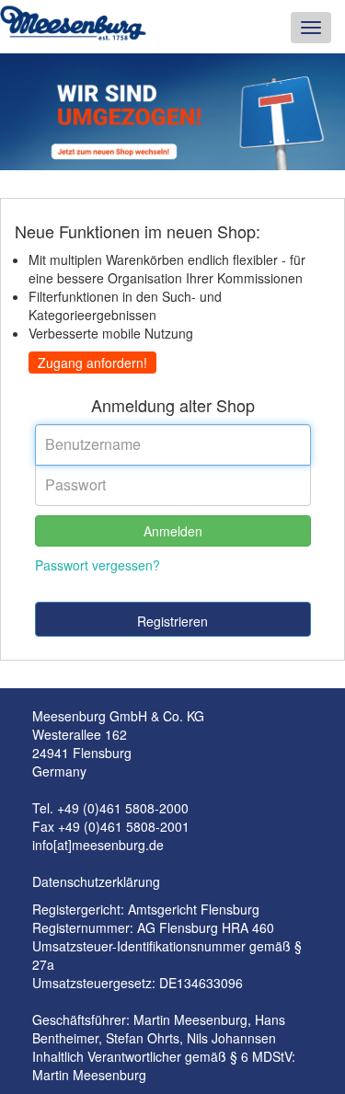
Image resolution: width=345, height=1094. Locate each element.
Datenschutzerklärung (96, 881)
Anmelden (173, 531)
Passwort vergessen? (97, 565)
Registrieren (172, 621)
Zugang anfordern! (92, 362)
